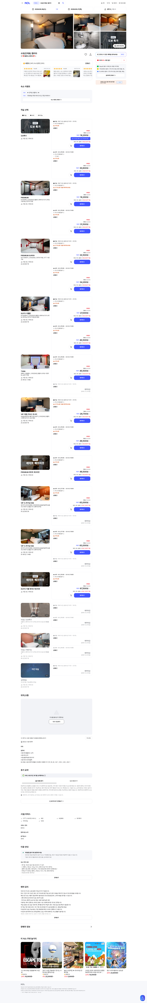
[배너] (111, 82)
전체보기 (87, 63)
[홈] (27, 3)
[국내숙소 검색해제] (38, 3)
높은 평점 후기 (39, 781)
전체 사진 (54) (120, 46)
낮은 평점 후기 (74, 781)
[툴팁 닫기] (89, 138)
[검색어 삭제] (59, 3)
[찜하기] (85, 54)
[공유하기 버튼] (90, 54)
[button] (22, 115)
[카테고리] (22, 3)
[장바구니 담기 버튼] (71, 146)
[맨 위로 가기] (143, 999)
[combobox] (48, 3)
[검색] (63, 3)
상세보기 (55, 128)
